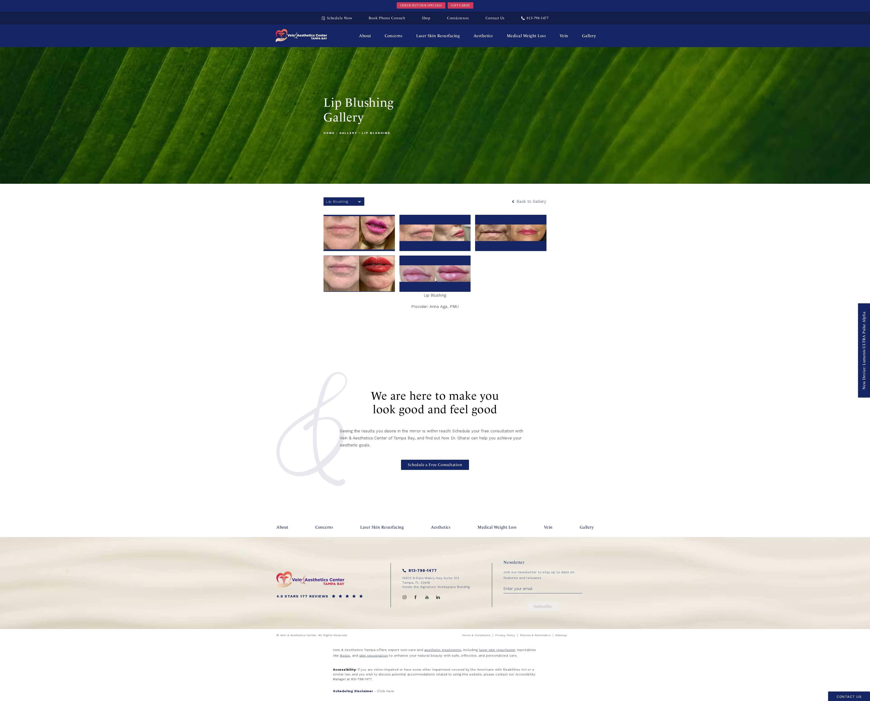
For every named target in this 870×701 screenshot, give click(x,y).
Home (329, 133)
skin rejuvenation (373, 655)
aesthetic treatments (442, 650)
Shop (426, 18)
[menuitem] (365, 36)
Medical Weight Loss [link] (526, 35)
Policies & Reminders (535, 635)
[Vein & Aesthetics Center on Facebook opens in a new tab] (415, 597)
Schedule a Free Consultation (435, 464)
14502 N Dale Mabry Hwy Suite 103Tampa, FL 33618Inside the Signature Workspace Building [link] (436, 582)
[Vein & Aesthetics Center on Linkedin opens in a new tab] (438, 597)
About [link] (365, 35)
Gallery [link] (589, 35)
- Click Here (363, 691)
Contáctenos (458, 18)
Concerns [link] (393, 35)
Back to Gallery (530, 201)
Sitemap (561, 635)
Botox (345, 655)
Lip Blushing (376, 133)
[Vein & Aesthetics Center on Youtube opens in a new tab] (427, 597)
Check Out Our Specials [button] (421, 5)
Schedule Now (339, 18)
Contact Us (495, 18)
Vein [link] (564, 35)
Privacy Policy (505, 635)
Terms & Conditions (476, 635)
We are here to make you (435, 402)
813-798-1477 (361, 679)
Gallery (348, 133)
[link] (535, 18)
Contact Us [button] (849, 696)
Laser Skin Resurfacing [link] (438, 35)
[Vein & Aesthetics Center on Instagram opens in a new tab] (404, 597)
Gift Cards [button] (460, 5)
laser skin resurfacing (497, 650)
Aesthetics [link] (483, 35)
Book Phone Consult (387, 18)
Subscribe (543, 606)
